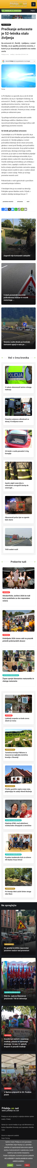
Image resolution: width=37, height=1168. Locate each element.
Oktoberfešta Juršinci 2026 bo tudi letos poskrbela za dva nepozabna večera (16, 598)
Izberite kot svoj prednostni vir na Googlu (17, 61)
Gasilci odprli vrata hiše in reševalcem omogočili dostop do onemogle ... (16, 485)
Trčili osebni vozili (11, 549)
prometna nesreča (8, 201)
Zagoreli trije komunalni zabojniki (17, 256)
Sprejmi (10, 1165)
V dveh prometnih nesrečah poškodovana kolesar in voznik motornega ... (16, 297)
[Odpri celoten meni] (33, 4)
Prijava (33, 10)
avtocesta (20, 201)
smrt (28, 201)
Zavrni (27, 1165)
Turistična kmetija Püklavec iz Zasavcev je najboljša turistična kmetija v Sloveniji (16, 755)
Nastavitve (18, 1165)
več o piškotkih (9, 1158)
